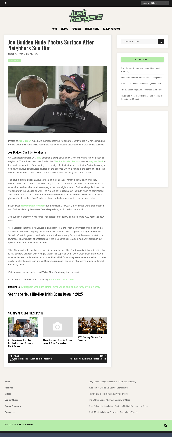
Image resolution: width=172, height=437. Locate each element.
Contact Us (10, 412)
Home (54, 28)
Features (76, 28)
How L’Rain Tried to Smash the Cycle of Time (141, 83)
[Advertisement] (142, 152)
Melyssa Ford (96, 161)
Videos (64, 28)
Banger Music (92, 28)
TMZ (39, 157)
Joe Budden (24, 141)
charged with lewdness (33, 205)
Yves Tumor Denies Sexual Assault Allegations (141, 77)
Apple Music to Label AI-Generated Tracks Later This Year (114, 412)
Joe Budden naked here (61, 279)
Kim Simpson (32, 54)
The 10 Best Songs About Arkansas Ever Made (141, 90)
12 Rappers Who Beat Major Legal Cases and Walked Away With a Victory (60, 287)
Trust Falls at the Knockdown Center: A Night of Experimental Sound (118, 406)
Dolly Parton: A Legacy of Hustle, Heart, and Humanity (112, 382)
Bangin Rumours (111, 28)
